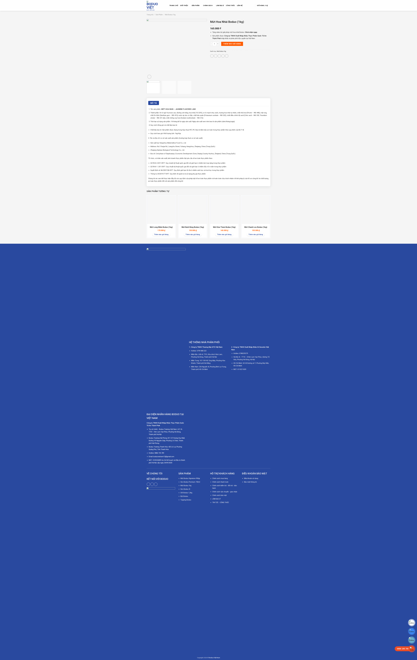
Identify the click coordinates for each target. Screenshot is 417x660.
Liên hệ (240, 5)
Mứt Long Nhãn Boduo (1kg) (161, 227)
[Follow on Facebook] (148, 484)
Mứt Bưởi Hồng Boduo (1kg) (193, 227)
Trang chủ (173, 5)
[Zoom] (149, 77)
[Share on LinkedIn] (226, 56)
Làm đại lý (220, 5)
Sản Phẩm (195, 5)
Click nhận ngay (251, 32)
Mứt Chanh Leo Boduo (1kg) (255, 227)
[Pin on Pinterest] (223, 56)
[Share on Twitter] (215, 56)
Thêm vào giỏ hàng (232, 44)
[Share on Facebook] (212, 56)
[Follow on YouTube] (155, 484)
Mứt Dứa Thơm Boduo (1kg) (224, 227)
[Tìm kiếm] (252, 5)
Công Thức (230, 5)
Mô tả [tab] (153, 103)
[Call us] (152, 484)
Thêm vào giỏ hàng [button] (161, 234)
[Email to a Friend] (219, 56)
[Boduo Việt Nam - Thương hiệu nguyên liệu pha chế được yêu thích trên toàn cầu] (156, 5)
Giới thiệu (184, 5)
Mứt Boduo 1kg (170, 15)
